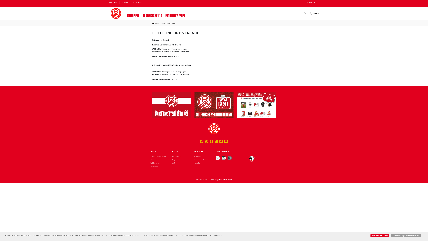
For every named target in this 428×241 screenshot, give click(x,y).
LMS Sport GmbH (225, 180)
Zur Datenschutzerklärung (211, 235)
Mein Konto (198, 157)
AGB (173, 163)
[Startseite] (115, 13)
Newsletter (154, 166)
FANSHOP (125, 2)
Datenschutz (176, 157)
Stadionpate (137, 2)
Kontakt (197, 163)
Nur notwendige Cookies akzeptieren (406, 236)
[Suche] (305, 14)
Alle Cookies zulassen (380, 236)
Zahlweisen (154, 163)
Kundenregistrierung (201, 160)
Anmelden (313, 2)
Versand (153, 160)
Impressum (176, 160)
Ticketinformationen (158, 157)
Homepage (113, 2)
